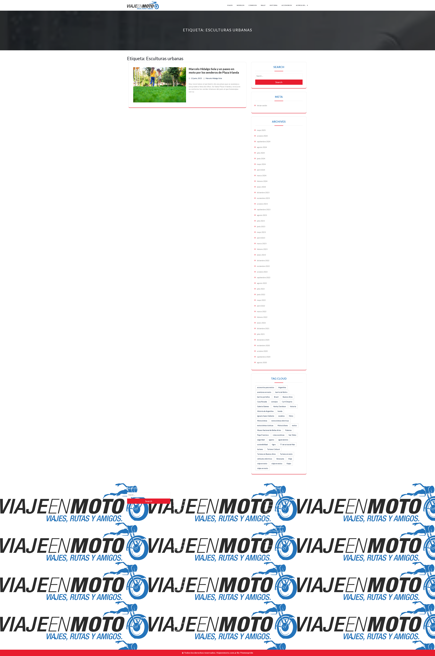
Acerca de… (301, 5)
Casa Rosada (262, 402)
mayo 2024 (261, 164)
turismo (260, 449)
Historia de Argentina (265, 411)
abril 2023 (261, 238)
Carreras (268, 498)
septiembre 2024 (263, 141)
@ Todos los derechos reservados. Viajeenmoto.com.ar (209, 653)
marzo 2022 (261, 311)
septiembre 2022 (263, 277)
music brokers (271, 553)
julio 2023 (261, 221)
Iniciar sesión (262, 105)
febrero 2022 (262, 317)
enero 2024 (261, 187)
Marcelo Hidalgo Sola (214, 78)
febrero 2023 (262, 249)
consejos (274, 402)
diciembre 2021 (263, 328)
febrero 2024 (262, 181)
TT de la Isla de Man (287, 444)
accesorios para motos (265, 387)
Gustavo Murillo (272, 520)
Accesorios (287, 5)
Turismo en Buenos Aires (266, 454)
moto (267, 542)
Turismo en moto (286, 454)
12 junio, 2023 (196, 78)
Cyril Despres (287, 402)
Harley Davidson (279, 406)
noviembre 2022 (263, 266)
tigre (274, 444)
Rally (263, 5)
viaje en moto (262, 463)
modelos (281, 416)
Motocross (269, 546)
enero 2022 (261, 323)
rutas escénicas (278, 435)
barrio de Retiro (281, 392)
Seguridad (269, 560)
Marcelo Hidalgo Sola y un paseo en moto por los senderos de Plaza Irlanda (214, 70)
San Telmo (292, 435)
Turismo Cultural (273, 449)
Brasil (276, 397)
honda (280, 411)
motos (294, 425)
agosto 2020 (262, 362)
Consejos (253, 5)
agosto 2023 (262, 215)
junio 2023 (261, 226)
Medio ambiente (271, 535)
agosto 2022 (262, 283)
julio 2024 (261, 153)
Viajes (230, 5)
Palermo (288, 430)
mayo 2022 (261, 300)
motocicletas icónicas (265, 425)
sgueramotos (283, 440)
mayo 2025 (261, 130)
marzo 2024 (261, 175)
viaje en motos (276, 463)
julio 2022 (261, 289)
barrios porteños (263, 397)
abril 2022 (261, 306)
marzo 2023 (261, 243)
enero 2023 (261, 255)
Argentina (282, 387)
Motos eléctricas (272, 549)
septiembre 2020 (263, 357)
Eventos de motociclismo (275, 513)
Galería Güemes (263, 406)
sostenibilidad (262, 444)
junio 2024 (261, 158)
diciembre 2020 (263, 340)
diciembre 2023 (263, 192)
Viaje (290, 459)
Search (278, 82)
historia (293, 406)
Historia (273, 5)
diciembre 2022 (263, 260)
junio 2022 (261, 294)
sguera (271, 440)
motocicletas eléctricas (280, 421)
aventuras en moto (264, 392)
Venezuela (280, 459)
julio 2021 (261, 334)
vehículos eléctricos (264, 459)
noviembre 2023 (263, 198)
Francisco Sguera (272, 516)
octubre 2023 (262, 204)
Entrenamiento (271, 509)
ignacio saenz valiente (274, 527)
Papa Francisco (263, 435)
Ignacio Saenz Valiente (265, 416)
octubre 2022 (262, 272)
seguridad (261, 440)
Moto (291, 416)
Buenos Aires (288, 397)
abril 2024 (261, 170)
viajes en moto (262, 468)
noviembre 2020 (263, 345)
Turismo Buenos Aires (274, 564)
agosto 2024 (262, 147)
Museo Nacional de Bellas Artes (269, 430)
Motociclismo (283, 425)
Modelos (240, 5)
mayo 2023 (261, 232)
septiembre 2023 (263, 209)
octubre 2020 (262, 351)
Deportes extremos (273, 505)
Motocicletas (262, 421)
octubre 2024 (262, 136)
